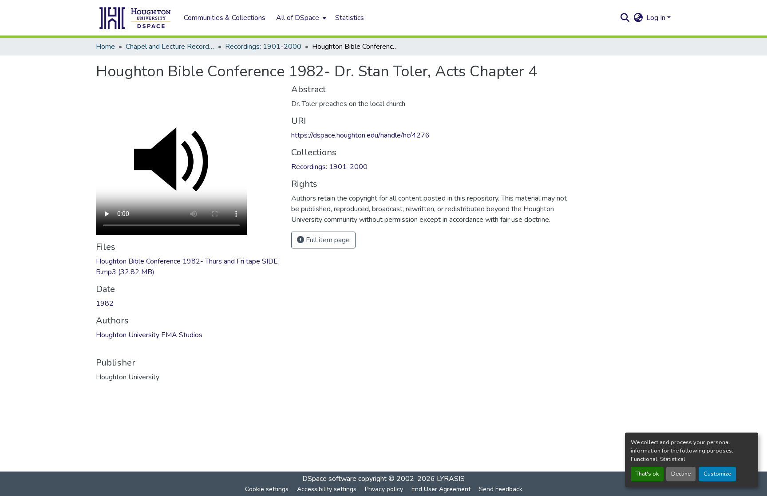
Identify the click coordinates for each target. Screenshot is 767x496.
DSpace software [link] (329, 479)
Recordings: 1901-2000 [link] (263, 46)
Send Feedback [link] (500, 489)
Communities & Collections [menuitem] (224, 18)
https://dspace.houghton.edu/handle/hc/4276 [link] (360, 135)
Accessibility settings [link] (326, 489)
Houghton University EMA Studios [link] (149, 335)
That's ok (647, 474)
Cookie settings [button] (267, 489)
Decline (681, 474)
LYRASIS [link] (451, 479)
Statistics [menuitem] (349, 18)
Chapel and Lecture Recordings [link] (170, 46)
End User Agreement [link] (440, 489)
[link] (188, 266)
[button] (135, 17)
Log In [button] (656, 18)
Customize (717, 474)
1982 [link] (105, 303)
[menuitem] (300, 17)
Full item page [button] (327, 240)
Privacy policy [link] (384, 489)
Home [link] (105, 46)
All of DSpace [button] (297, 18)
